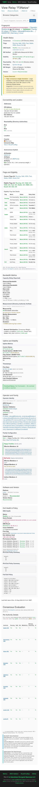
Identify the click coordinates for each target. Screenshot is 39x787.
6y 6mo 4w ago (17, 64)
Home (9, 2)
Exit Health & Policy (10, 508)
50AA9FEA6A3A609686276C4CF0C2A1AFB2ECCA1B (18, 452)
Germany (14, 33)
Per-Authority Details (10, 614)
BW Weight (6, 67)
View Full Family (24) (12, 440)
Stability (6, 57)
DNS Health (7, 48)
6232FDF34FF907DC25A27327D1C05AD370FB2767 (18, 472)
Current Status (7, 347)
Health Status (8, 37)
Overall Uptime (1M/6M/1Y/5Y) (12, 351)
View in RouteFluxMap (10, 145)
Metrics (14, 2)
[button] (34, 15)
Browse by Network (13, 11)
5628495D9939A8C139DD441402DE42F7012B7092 (18, 453)
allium (4, 781)
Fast (27, 43)
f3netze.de (6, 405)
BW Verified (7, 52)
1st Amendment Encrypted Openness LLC (21, 777)
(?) (12, 403)
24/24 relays (13, 409)
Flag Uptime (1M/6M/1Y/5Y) (11, 354)
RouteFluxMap (32, 2)
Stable (31, 43)
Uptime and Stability (10, 340)
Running (15, 43)
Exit (22, 45)
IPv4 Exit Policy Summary (11, 552)
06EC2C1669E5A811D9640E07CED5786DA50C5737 (18, 449)
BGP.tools (16, 159)
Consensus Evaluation (14, 607)
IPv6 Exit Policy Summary (11, 563)
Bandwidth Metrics (10, 275)
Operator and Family (10, 395)
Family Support (8, 436)
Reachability (7, 62)
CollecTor (9, 306)
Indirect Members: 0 (10, 477)
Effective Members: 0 (11, 461)
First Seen (6, 64)
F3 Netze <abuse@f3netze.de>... (22, 31)
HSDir (14, 45)
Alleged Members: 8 (10, 464)
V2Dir (23, 43)
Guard (19, 45)
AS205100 (24, 11)
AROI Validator (22, 2)
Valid (19, 43)
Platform (5, 490)
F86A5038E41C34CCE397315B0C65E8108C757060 (23, 533)
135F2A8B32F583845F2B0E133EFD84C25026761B (18, 469)
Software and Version (11, 487)
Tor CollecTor (11, 269)
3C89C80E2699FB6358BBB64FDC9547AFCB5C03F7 (18, 450)
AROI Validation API (11, 401)
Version (5, 72)
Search (33, 21)
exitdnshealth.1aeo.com (18, 49)
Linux (21, 33)
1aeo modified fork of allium (19, 779)
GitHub (34, 774)
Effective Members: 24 (11, 446)
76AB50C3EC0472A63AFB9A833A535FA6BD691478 (18, 473)
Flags (5, 43)
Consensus (7, 41)
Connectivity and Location (12, 100)
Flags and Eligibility (10, 172)
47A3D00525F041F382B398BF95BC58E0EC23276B (18, 470)
